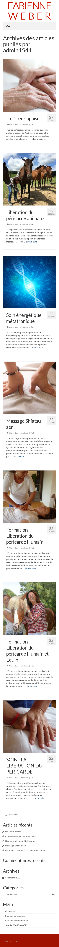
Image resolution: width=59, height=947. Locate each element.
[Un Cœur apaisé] (29, 85)
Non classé (24, 124)
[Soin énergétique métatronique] (29, 282)
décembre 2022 (12, 877)
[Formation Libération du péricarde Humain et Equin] (29, 608)
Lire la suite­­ (31, 242)
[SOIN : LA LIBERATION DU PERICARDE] (29, 726)
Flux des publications (15, 916)
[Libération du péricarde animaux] (29, 179)
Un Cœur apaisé (13, 831)
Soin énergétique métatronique (20, 841)
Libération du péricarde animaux (20, 836)
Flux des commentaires (16, 920)
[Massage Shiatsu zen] (29, 388)
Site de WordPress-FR (16, 925)
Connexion (10, 911)
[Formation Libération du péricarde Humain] (29, 496)
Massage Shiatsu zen (15, 845)
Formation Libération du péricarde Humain (25, 850)
